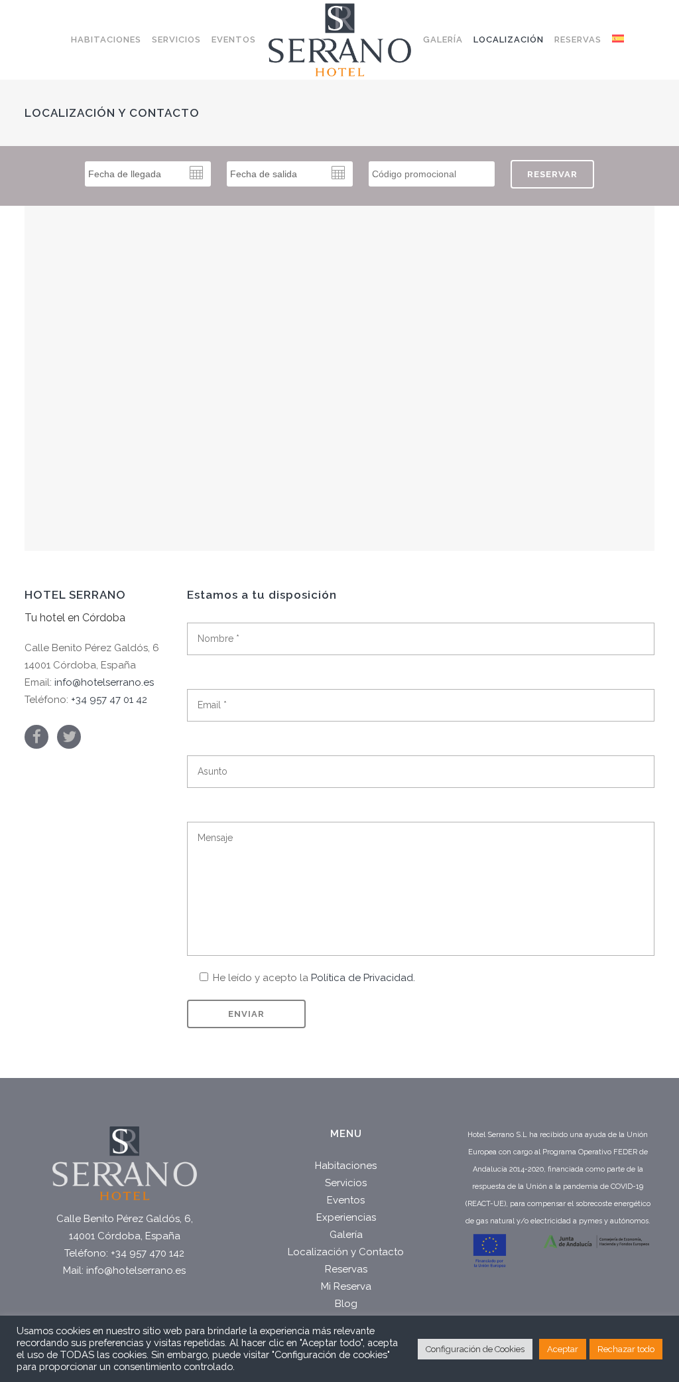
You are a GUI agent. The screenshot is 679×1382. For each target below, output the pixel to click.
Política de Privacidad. (363, 978)
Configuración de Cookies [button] (475, 1349)
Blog (346, 1304)
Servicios (346, 1183)
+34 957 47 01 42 (109, 700)
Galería (346, 1235)
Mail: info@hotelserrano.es (124, 1270)
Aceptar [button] (562, 1349)
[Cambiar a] (618, 40)
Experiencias (346, 1217)
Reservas (346, 1269)
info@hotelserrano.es (104, 682)
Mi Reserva (346, 1286)
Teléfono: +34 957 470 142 (124, 1253)
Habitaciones (346, 1166)
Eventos (346, 1200)
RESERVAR (552, 174)
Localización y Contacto (346, 1252)
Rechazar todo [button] (625, 1349)
